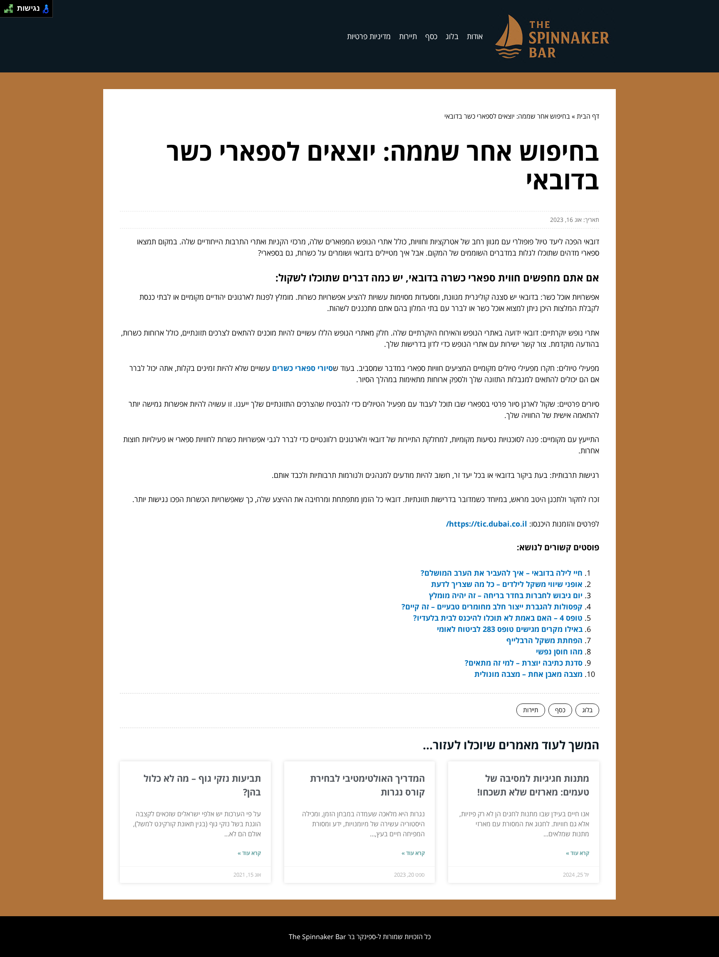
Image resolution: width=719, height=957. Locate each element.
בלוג (452, 36)
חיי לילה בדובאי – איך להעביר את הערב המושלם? (502, 573)
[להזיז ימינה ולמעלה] (11, 6)
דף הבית (588, 116)
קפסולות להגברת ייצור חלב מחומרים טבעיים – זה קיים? (492, 606)
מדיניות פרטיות (369, 36)
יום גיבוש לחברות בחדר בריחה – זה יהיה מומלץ (506, 595)
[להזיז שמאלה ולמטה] (6, 11)
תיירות (408, 36)
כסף (431, 36)
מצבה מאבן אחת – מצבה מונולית (528, 674)
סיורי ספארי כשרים (302, 368)
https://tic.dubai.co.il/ (486, 524)
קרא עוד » (577, 853)
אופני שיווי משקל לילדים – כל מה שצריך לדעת (507, 584)
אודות (475, 36)
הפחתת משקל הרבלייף (544, 640)
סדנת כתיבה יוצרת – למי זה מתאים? (524, 663)
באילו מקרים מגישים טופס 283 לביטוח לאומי (510, 629)
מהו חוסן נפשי (559, 651)
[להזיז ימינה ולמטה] (11, 11)
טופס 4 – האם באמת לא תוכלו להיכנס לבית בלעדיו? (498, 618)
